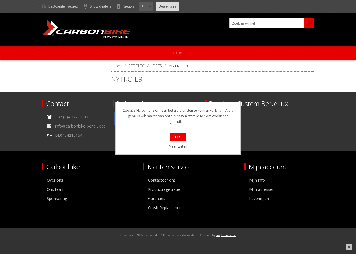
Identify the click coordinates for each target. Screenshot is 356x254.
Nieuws (128, 6)
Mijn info (257, 180)
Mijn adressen (262, 189)
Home (178, 53)
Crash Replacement (165, 207)
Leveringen (259, 198)
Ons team (56, 189)
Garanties (156, 198)
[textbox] (267, 23)
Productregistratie (164, 189)
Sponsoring (57, 198)
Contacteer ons (162, 180)
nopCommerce (226, 235)
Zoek (309, 23)
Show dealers (100, 6)
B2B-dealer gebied (63, 6)
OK (178, 137)
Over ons (55, 180)
